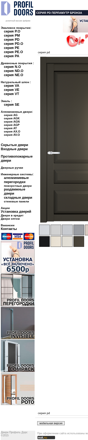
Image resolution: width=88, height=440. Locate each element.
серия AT (10, 128)
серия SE (11, 105)
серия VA (11, 86)
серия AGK (12, 118)
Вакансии (8, 225)
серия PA (11, 56)
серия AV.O (12, 134)
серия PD (11, 40)
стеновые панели (16, 201)
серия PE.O (13, 52)
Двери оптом (10, 218)
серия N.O (12, 67)
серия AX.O (12, 131)
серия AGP (11, 125)
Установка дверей (16, 212)
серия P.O (12, 31)
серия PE (11, 48)
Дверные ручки (12, 167)
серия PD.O (13, 44)
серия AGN (12, 121)
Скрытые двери (14, 145)
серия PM (12, 35)
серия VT (11, 94)
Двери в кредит (12, 215)
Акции (5, 208)
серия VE (11, 90)
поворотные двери (18, 185)
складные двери (18, 198)
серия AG (11, 115)
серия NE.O (13, 75)
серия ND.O (13, 71)
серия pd (44, 52)
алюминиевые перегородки (16, 180)
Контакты (9, 229)
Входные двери (14, 149)
